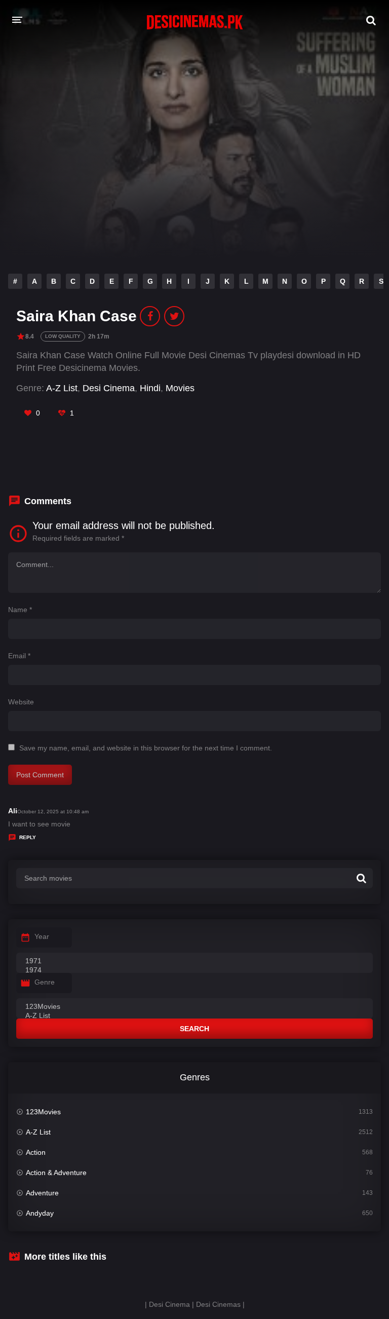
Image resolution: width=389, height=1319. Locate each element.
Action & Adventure (56, 1173)
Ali (12, 811)
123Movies (43, 1112)
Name (20, 610)
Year (41, 936)
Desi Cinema (109, 388)
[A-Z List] (194, 1016)
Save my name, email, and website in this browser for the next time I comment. (145, 748)
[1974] (194, 970)
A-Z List (61, 388)
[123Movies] (194, 1006)
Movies (180, 388)
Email (19, 656)
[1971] (194, 961)
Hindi (150, 388)
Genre (44, 982)
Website (21, 702)
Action (36, 1152)
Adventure (42, 1193)
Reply (27, 837)
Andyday (40, 1213)
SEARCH (194, 1029)
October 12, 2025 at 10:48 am (53, 811)
